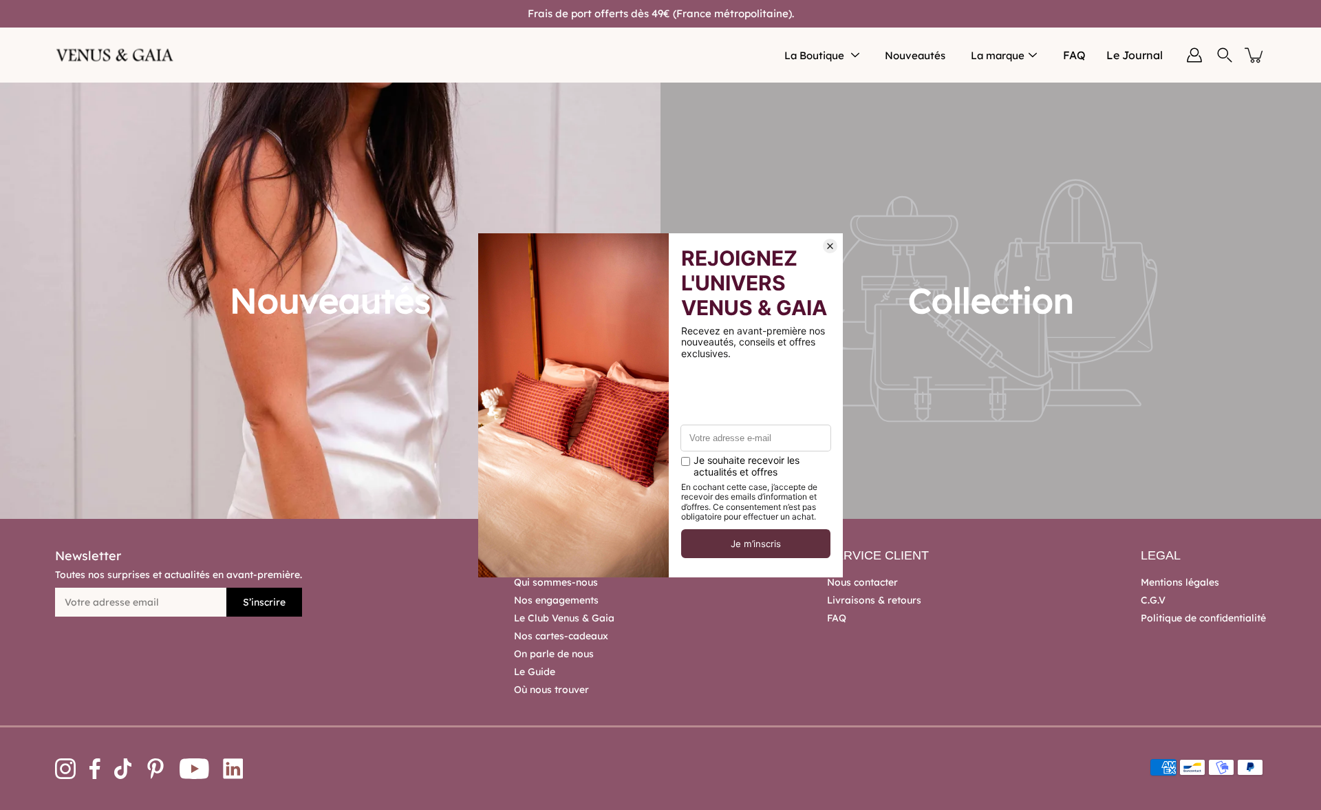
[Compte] (1194, 55)
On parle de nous (554, 654)
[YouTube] (194, 768)
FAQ (1074, 55)
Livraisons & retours (874, 600)
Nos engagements (556, 600)
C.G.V (1153, 600)
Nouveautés (915, 55)
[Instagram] (65, 768)
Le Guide (534, 671)
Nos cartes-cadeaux (561, 636)
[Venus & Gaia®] (115, 55)
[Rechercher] (1225, 55)
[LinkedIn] (233, 768)
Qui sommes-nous (556, 582)
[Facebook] (94, 768)
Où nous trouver (551, 689)
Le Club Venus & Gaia (564, 618)
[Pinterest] (155, 768)
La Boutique (814, 55)
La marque (997, 55)
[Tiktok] (123, 768)
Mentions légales (1180, 582)
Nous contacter (862, 582)
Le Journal (1134, 55)
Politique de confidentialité (1203, 618)
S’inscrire (264, 602)
